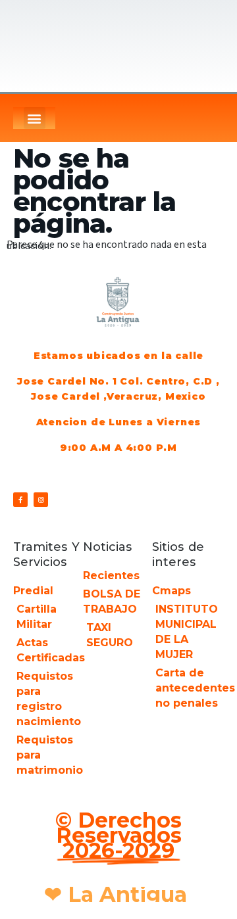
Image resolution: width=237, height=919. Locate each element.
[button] (34, 118)
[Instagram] (41, 499)
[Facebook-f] (20, 499)
